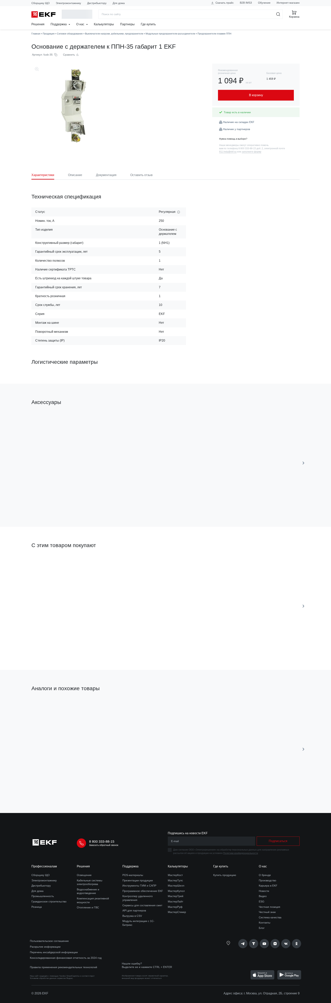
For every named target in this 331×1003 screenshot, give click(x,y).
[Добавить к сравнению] (87, 502)
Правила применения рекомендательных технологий (63, 967)
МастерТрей (175, 896)
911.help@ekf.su (228, 151)
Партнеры (127, 24)
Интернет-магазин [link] (288, 2)
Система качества (270, 917)
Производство (267, 880)
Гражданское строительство (48, 901)
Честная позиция (269, 906)
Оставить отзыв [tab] (141, 175)
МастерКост (175, 875)
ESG (261, 901)
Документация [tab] (106, 175)
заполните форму (251, 151)
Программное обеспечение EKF (142, 890)
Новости (264, 890)
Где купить (148, 24)
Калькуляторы (104, 24)
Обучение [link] (264, 2)
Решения (37, 24)
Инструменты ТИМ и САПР (139, 885)
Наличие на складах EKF (238, 122)
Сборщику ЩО (40, 3)
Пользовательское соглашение (49, 940)
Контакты (264, 922)
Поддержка (59, 24)
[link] (242, 943)
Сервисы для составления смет (142, 905)
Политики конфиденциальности (240, 853)
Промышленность (42, 896)
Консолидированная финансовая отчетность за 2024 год (66, 957)
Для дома (119, 3)
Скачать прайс (224, 2)
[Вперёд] (303, 463)
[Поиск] (278, 14)
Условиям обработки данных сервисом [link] (48, 978)
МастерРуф (175, 906)
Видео (263, 896)
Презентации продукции (137, 880)
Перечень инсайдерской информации (54, 952)
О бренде (265, 875)
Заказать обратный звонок (103, 845)
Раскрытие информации (45, 946)
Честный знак (267, 912)
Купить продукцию (224, 875)
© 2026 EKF (39, 993)
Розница (36, 906)
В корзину (53, 502)
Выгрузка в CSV (132, 915)
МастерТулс (175, 880)
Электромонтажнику (68, 3)
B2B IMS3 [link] (246, 2)
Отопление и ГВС (88, 907)
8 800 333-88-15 (101, 841)
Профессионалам (44, 866)
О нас (80, 24)
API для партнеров (134, 910)
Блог (262, 927)
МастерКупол (176, 890)
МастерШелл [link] (176, 885)
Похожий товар (45, 706)
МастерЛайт (175, 901)
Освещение (84, 875)
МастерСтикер (177, 912)
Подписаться (189, 645)
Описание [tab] (75, 175)
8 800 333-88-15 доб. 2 (250, 148)
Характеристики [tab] (42, 175)
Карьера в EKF (268, 885)
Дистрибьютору (97, 3)
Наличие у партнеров (236, 129)
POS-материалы (132, 875)
